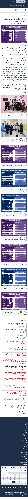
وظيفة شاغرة (24, 456)
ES (14, 5)
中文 (9, 5)
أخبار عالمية (24, 438)
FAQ (26, 458)
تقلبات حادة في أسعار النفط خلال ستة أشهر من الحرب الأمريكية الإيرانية (15, 324)
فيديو (26, 444)
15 (7, 477)
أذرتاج (17, 45)
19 (18, 479)
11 (22, 477)
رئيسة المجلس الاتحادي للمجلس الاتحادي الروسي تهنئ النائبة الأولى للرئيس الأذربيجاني (14, 360)
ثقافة (26, 432)
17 (26, 479)
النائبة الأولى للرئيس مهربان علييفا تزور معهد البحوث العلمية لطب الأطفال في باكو (15, 373)
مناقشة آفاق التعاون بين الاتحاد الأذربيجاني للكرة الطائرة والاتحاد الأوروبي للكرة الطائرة (14, 406)
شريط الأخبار (22, 320)
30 (3, 481)
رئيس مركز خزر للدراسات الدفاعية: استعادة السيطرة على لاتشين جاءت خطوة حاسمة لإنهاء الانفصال (15, 399)
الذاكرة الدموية (23, 440)
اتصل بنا (25, 448)
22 (7, 479)
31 (26, 483)
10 (26, 477)
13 (14, 477)
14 (10, 477)
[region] (14, 369)
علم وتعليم (24, 435)
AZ (23, 5)
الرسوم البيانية (23, 442)
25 (22, 481)
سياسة (25, 425)
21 (10, 479)
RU (21, 5)
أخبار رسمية (24, 421)
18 (22, 479)
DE (18, 5)
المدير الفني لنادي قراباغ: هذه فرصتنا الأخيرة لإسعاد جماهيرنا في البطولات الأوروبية (15, 366)
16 (3, 477)
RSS (26, 460)
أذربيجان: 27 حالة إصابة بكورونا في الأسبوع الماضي (14, 215)
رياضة (25, 436)
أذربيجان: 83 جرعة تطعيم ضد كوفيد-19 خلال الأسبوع (14, 264)
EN (20, 5)
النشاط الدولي (23, 452)
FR (16, 5)
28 (10, 481)
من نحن (25, 450)
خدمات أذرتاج (24, 454)
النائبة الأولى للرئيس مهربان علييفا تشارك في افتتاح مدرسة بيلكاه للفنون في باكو (15, 392)
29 (7, 481)
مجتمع (24, 15)
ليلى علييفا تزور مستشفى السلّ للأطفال (17, 116)
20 (14, 479)
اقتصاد (25, 426)
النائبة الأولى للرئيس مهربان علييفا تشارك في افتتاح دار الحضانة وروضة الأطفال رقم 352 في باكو (15, 380)
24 (26, 481)
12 (18, 477)
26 (18, 481)
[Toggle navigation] (25, 10)
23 (3, 479)
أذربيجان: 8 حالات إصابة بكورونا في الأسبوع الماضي (14, 288)
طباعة (14, 23)
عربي (12, 5)
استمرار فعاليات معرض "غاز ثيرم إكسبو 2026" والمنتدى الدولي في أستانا (15, 386)
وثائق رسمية (24, 423)
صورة (25, 446)
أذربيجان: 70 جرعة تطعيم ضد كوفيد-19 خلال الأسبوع (14, 165)
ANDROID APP (23, 462)
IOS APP (25, 464)
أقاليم (25, 428)
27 (14, 481)
